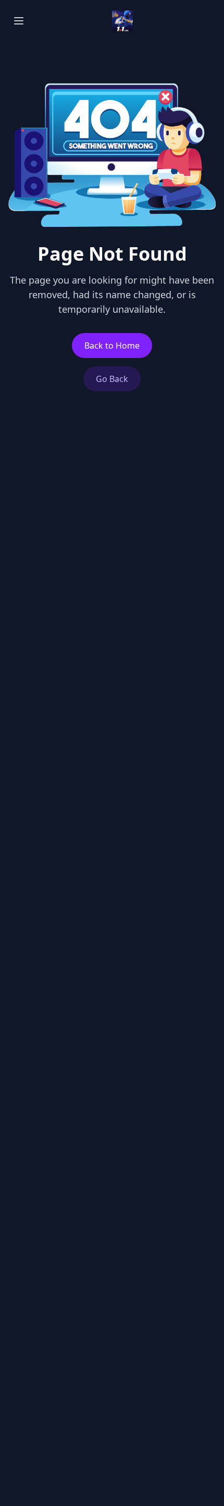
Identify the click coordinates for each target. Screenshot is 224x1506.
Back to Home (112, 345)
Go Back (112, 379)
